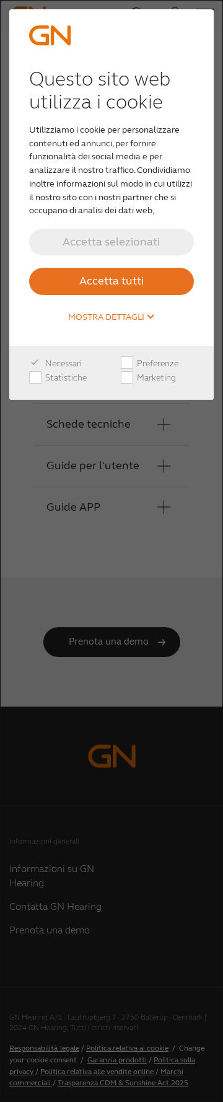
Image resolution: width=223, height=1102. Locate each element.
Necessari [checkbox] (62, 363)
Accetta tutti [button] (111, 281)
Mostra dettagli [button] (107, 317)
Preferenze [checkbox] (156, 363)
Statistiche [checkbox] (65, 377)
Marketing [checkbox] (155, 377)
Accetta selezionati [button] (111, 242)
